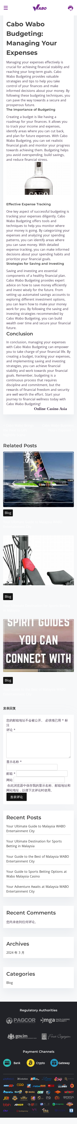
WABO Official (20, 408)
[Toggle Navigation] (5, 7)
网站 (9, 780)
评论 (10, 730)
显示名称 (14, 761)
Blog (8, 513)
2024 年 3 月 (15, 952)
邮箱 (10, 773)
